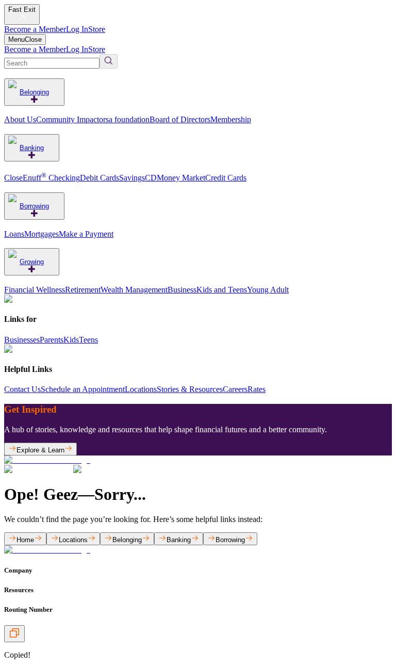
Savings (132, 177)
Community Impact (67, 119)
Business (182, 289)
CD (151, 177)
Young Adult (268, 289)
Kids (71, 339)
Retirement (83, 289)
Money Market (181, 177)
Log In (77, 29)
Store (96, 29)
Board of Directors (180, 119)
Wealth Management (134, 289)
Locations (141, 389)
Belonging (34, 92)
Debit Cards (99, 177)
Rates (257, 389)
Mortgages (41, 234)
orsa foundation (124, 119)
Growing (32, 262)
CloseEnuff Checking (42, 177)
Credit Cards (225, 177)
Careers (235, 389)
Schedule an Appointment (83, 389)
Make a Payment (86, 234)
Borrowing (34, 206)
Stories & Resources (190, 389)
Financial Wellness (34, 289)
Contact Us (22, 389)
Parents (51, 339)
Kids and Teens (221, 289)
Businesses (22, 339)
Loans (14, 234)
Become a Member (35, 29)
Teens (88, 339)
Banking (32, 148)
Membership (230, 119)
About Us (20, 119)
